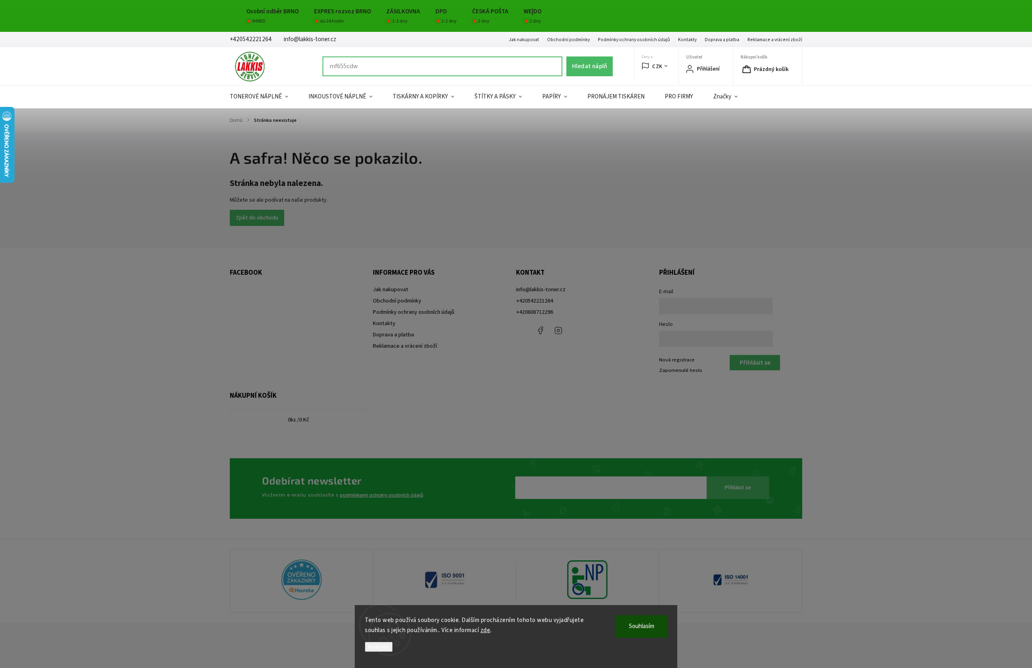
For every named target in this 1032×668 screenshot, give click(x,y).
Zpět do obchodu (257, 218)
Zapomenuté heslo (680, 370)
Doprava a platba (722, 39)
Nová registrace (677, 359)
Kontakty (687, 39)
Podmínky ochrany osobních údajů (634, 39)
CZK (657, 66)
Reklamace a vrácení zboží (774, 39)
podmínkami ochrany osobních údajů (381, 495)
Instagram (558, 330)
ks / (298, 420)
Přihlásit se (738, 488)
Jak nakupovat (524, 39)
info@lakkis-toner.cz (541, 290)
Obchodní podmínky (568, 39)
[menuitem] (264, 97)
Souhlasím (641, 626)
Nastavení (378, 647)
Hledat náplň (589, 66)
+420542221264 (534, 301)
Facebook (540, 330)
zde (486, 630)
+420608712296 (534, 312)
